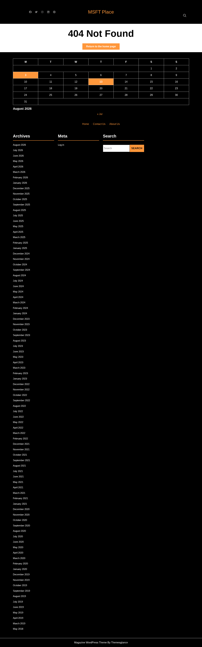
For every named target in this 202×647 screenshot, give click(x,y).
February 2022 (20, 438)
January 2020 (20, 569)
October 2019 (20, 585)
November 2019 (21, 580)
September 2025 (21, 204)
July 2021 (18, 471)
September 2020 (21, 525)
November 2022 (21, 389)
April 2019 (18, 618)
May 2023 (18, 357)
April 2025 (18, 231)
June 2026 (18, 155)
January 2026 (20, 182)
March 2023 (19, 367)
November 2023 (21, 324)
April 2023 (18, 362)
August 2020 (19, 531)
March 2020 (19, 558)
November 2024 (21, 259)
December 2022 (21, 384)
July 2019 (18, 601)
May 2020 (18, 547)
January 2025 (20, 248)
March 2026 (19, 172)
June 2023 (18, 351)
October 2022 (20, 395)
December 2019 (21, 574)
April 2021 (18, 487)
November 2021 (21, 449)
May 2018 (18, 628)
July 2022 (18, 411)
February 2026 (20, 177)
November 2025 (21, 193)
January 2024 (20, 313)
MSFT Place (101, 12)
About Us (114, 124)
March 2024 (19, 302)
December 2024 (21, 253)
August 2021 (19, 465)
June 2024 (18, 286)
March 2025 (19, 237)
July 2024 (18, 280)
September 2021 (21, 460)
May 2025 (18, 226)
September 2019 (21, 590)
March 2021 (19, 493)
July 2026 (18, 150)
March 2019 (19, 623)
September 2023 (21, 335)
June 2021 (18, 476)
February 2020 (20, 563)
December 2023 (21, 319)
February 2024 (20, 308)
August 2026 (19, 144)
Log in (61, 144)
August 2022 (19, 406)
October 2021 (20, 454)
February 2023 (20, 373)
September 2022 (21, 400)
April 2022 (18, 427)
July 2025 (18, 215)
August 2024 (19, 275)
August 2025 (19, 210)
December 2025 (21, 188)
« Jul (99, 114)
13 (101, 81)
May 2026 (18, 161)
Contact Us (99, 124)
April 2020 (18, 552)
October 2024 (20, 264)
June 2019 (18, 607)
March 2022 (19, 433)
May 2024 (18, 291)
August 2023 (19, 340)
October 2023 (20, 329)
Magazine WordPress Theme (90, 642)
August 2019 (19, 596)
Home (85, 124)
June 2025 (18, 221)
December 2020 (21, 509)
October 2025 (20, 199)
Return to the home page (103, 47)
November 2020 (21, 514)
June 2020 (18, 541)
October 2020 (20, 520)
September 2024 (21, 269)
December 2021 (21, 444)
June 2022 (18, 416)
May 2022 (18, 422)
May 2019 (18, 612)
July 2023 (18, 346)
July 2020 (18, 536)
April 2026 (18, 166)
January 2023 (20, 378)
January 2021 (20, 503)
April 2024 (18, 297)
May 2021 (18, 482)
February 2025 (20, 242)
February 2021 (20, 498)
